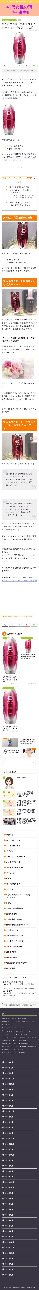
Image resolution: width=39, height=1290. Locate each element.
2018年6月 (9, 1209)
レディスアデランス (25, 1043)
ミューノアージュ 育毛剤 (10, 1043)
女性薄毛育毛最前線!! (14, 946)
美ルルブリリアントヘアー (10, 1053)
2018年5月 (9, 1215)
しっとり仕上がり (13, 846)
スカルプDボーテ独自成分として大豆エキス (21, 191)
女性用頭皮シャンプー (15, 935)
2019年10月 (9, 1155)
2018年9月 (9, 1193)
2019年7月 (9, 1160)
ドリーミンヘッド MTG (10, 1037)
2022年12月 (9, 1078)
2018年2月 (9, 1231)
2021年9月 (9, 1117)
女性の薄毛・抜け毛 (14, 919)
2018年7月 (9, 1204)
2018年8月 (9, 1198)
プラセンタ (10, 889)
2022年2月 (9, 1106)
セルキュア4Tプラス (22, 1034)
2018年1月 (9, 1237)
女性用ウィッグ (12, 930)
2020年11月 (9, 1144)
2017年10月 (9, 1253)
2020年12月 (9, 1138)
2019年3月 (9, 1171)
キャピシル (10, 873)
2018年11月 (9, 1182)
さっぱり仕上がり (13, 840)
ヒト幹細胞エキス (13, 884)
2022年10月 (9, 1084)
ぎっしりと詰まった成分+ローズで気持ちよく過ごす (25, 196)
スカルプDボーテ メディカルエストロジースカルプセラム (18, 616)
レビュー (9, 903)
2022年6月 (9, 1089)
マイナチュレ (7, 1040)
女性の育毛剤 (11, 914)
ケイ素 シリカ (7, 1024)
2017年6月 (9, 1275)
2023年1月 (9, 1073)
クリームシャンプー (29, 1021)
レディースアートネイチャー (11, 1046)
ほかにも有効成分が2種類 (19, 187)
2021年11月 (9, 1111)
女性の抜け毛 (33, 1046)
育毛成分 (23, 1053)
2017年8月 (9, 1264)
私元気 (21, 1049)
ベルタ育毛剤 (32, 1037)
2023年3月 (9, 1062)
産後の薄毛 (10, 968)
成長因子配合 (11, 952)
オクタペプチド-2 (13, 862)
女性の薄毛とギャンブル (10, 1049)
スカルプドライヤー (9, 1034)
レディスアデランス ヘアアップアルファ (18, 896)
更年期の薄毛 (11, 957)
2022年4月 (9, 1095)
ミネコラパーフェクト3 (20, 1040)
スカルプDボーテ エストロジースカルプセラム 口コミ (21, 204)
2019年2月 (9, 1177)
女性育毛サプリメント (15, 941)
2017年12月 (9, 1242)
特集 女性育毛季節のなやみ (17, 963)
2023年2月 (9, 1068)
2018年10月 (9, 1188)
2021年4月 (9, 1122)
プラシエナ (22, 1037)
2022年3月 (9, 1100)
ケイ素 (8, 878)
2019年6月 (9, 1166)
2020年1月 (9, 1149)
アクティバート (23, 1018)
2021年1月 (9, 1133)
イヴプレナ (10, 851)
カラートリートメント (15, 867)
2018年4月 (9, 1220)
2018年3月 (9, 1226)
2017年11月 (9, 1247)
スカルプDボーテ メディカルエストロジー (14, 1028)
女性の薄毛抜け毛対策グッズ (17, 925)
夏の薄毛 (24, 1046)
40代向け (9, 835)
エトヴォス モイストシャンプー (12, 1021)
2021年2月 (9, 1127)
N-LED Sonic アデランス (10, 1018)
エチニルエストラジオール (9, 20)
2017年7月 (9, 1269)
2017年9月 (9, 1258)
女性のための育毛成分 (15, 908)
